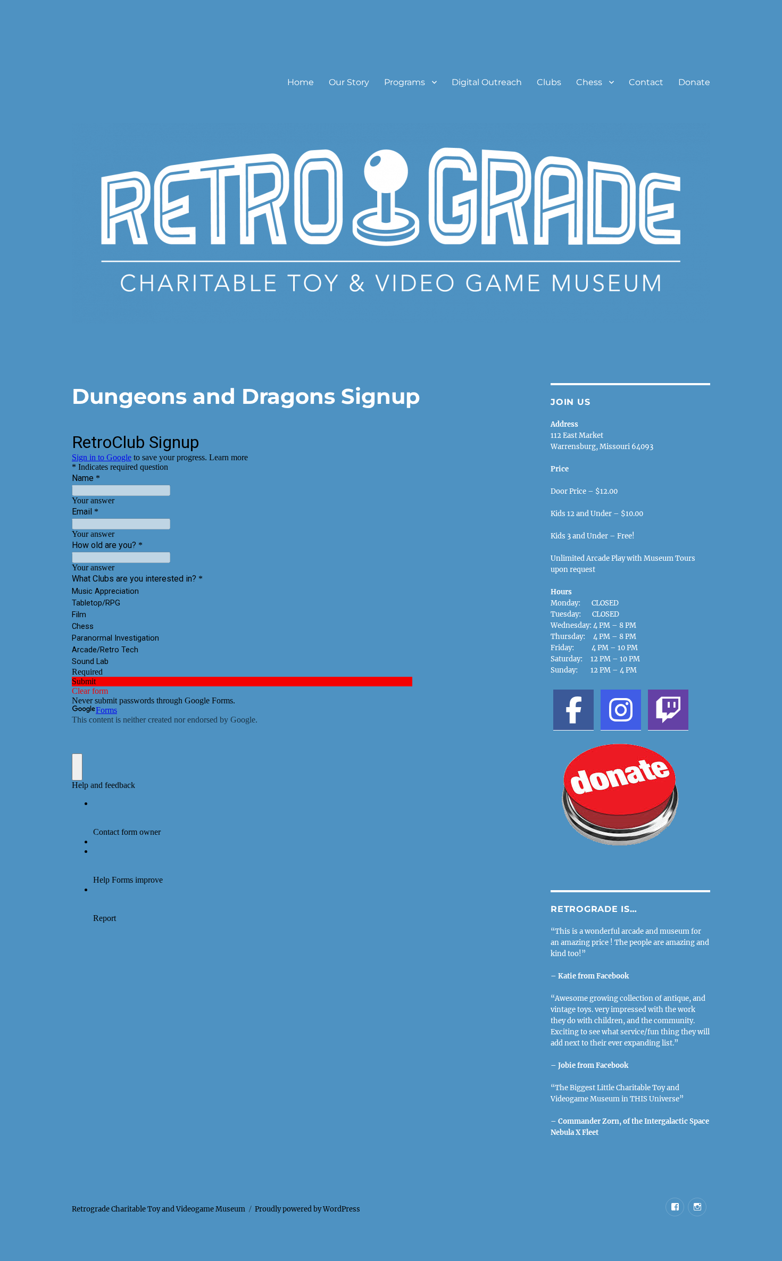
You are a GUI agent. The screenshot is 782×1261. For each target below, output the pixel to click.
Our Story (349, 82)
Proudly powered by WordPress (307, 1209)
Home (300, 82)
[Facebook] (573, 710)
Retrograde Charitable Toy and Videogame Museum (158, 1209)
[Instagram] (621, 710)
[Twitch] (668, 710)
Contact (646, 82)
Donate (694, 82)
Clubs (549, 82)
